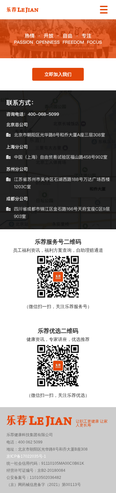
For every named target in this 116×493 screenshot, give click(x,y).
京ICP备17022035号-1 (26, 456)
